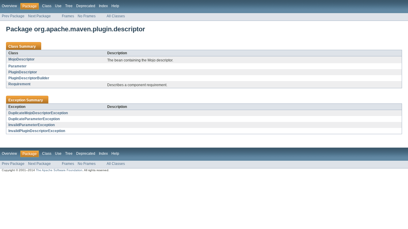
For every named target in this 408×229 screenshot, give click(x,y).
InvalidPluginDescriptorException (36, 131)
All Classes (116, 16)
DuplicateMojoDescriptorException (38, 113)
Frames (68, 16)
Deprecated (85, 6)
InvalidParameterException (31, 125)
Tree (69, 6)
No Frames (87, 16)
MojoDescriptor (21, 59)
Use (58, 6)
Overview (9, 6)
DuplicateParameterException (34, 119)
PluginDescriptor (22, 72)
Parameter (17, 66)
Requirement (19, 84)
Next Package (39, 16)
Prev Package (13, 16)
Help (115, 6)
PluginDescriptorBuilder (28, 78)
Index (103, 6)
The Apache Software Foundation (59, 170)
